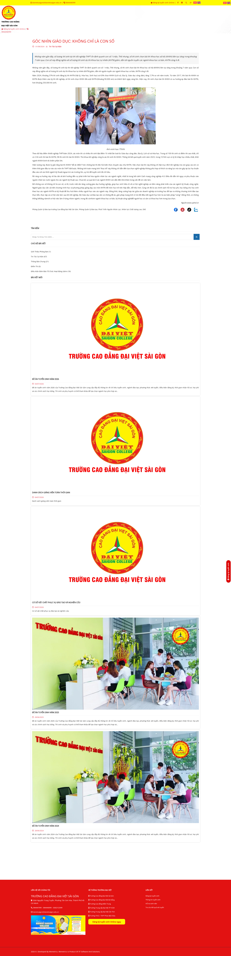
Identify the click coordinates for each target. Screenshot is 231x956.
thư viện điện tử (173, 19)
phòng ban (115, 19)
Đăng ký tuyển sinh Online (163, 2)
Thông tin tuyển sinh (153, 900)
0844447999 (37, 908)
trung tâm (133, 19)
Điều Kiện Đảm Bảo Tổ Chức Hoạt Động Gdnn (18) (51, 271)
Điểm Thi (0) (36, 266)
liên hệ (206, 19)
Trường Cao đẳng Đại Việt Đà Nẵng (102, 900)
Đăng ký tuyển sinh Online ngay (107, 922)
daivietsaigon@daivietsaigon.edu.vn (47, 2)
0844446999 (70, 2)
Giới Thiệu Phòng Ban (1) (41, 251)
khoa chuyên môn (94, 19)
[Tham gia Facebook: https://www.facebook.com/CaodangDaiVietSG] (177, 2)
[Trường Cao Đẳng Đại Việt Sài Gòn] (195, 2)
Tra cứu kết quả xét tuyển (155, 907)
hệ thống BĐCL (152, 19)
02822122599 (57, 908)
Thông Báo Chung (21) (40, 261)
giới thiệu (56, 19)
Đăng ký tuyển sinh (152, 896)
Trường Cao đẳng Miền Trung (100, 904)
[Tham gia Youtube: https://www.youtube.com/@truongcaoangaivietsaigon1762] (182, 2)
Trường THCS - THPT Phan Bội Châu (102, 916)
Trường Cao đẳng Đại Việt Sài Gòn (102, 896)
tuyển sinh (73, 19)
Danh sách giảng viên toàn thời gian (46, 501)
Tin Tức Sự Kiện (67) (39, 256)
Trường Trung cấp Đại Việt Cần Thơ (102, 912)
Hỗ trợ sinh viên (151, 903)
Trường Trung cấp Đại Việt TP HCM (102, 908)
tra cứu (192, 19)
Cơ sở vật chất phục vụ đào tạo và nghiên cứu (50, 611)
